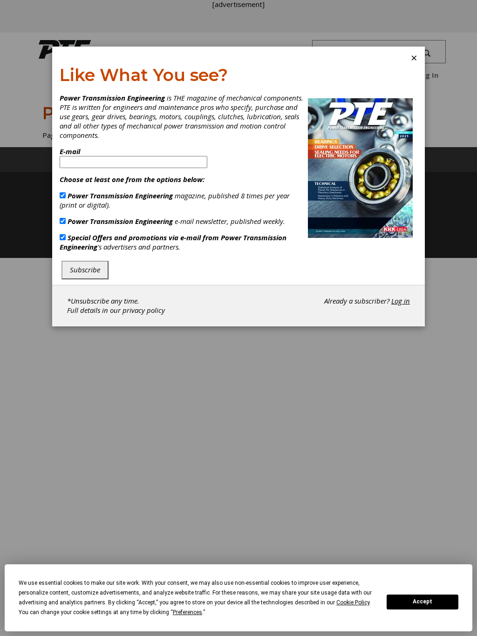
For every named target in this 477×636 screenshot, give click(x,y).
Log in (400, 300)
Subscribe (85, 269)
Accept (422, 601)
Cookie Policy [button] (352, 602)
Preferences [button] (187, 612)
